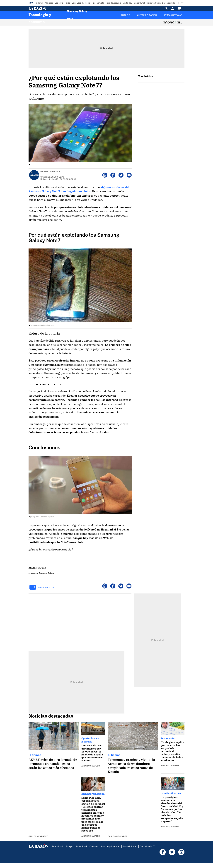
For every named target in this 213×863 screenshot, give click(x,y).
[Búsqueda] (166, 8)
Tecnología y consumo (40, 15)
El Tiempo (87, 3)
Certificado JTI (147, 846)
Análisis (126, 15)
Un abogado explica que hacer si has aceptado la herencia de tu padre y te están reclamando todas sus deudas (172, 751)
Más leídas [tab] (145, 76)
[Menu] (180, 8)
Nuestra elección (146, 15)
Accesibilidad (130, 846)
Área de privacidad (110, 846)
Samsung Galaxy (46, 573)
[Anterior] (90, 14)
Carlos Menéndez (38, 836)
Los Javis (59, 3)
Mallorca (49, 3)
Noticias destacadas (51, 716)
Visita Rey (127, 3)
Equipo (69, 846)
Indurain (39, 3)
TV (177, 3)
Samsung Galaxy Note (77, 15)
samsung (33, 573)
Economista (98, 3)
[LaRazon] (48, 8)
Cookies (94, 846)
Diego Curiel (139, 3)
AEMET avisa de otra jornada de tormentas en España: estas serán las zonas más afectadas (53, 763)
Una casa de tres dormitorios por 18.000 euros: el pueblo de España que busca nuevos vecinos (92, 753)
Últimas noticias (172, 15)
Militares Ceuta (153, 3)
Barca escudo (168, 3)
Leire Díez (76, 3)
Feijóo (67, 3)
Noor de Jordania (113, 3)
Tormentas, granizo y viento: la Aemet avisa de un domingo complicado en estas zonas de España (131, 765)
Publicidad (57, 846)
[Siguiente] (184, 17)
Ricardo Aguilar (49, 172)
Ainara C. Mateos (90, 766)
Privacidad (81, 846)
